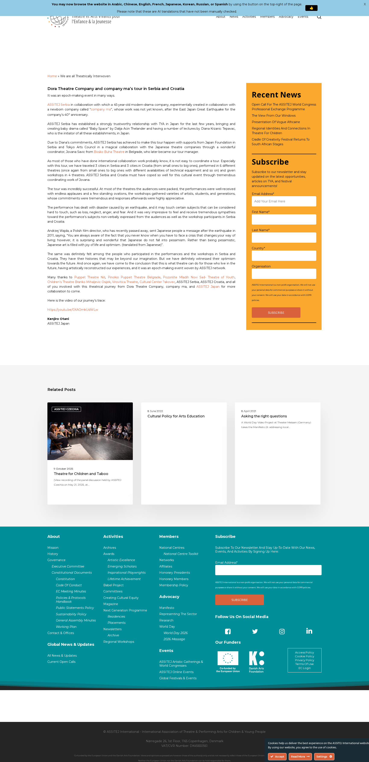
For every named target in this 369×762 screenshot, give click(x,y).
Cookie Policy (304, 656)
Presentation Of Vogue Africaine (276, 122)
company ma (101, 109)
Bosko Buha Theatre (109, 152)
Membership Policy (173, 585)
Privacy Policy (304, 660)
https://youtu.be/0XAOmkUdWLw (72, 310)
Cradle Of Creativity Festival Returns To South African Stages (281, 142)
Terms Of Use (304, 664)
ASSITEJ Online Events (176, 672)
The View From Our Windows (274, 116)
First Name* (260, 212)
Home (52, 76)
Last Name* (260, 230)
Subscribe (225, 536)
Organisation (261, 266)
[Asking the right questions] (278, 453)
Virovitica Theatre (125, 282)
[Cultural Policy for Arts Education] (184, 453)
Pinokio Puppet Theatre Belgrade (134, 277)
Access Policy (304, 652)
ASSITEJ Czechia (66, 409)
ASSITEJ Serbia (58, 105)
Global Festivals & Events (177, 678)
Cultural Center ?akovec (157, 282)
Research (166, 620)
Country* (258, 248)
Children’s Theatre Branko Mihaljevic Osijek (79, 282)
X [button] (365, 4)
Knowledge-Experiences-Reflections (178, 409)
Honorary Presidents (174, 573)
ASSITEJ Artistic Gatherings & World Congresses (181, 664)
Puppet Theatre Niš (89, 277)
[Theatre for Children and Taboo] (90, 453)
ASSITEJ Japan (207, 287)
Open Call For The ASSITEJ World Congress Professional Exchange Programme (284, 107)
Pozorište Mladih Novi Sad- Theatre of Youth (198, 277)
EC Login (305, 668)
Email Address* (263, 194)
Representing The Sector (178, 614)
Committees (112, 591)
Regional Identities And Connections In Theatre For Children (281, 130)
